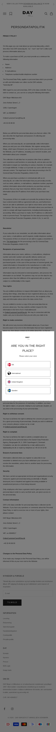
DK (13, 365)
